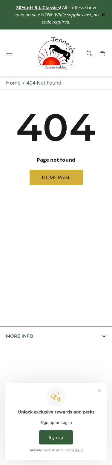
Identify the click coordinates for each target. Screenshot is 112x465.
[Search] (89, 53)
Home (13, 82)
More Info (19, 336)
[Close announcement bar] (103, 14)
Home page (56, 177)
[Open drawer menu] (9, 53)
